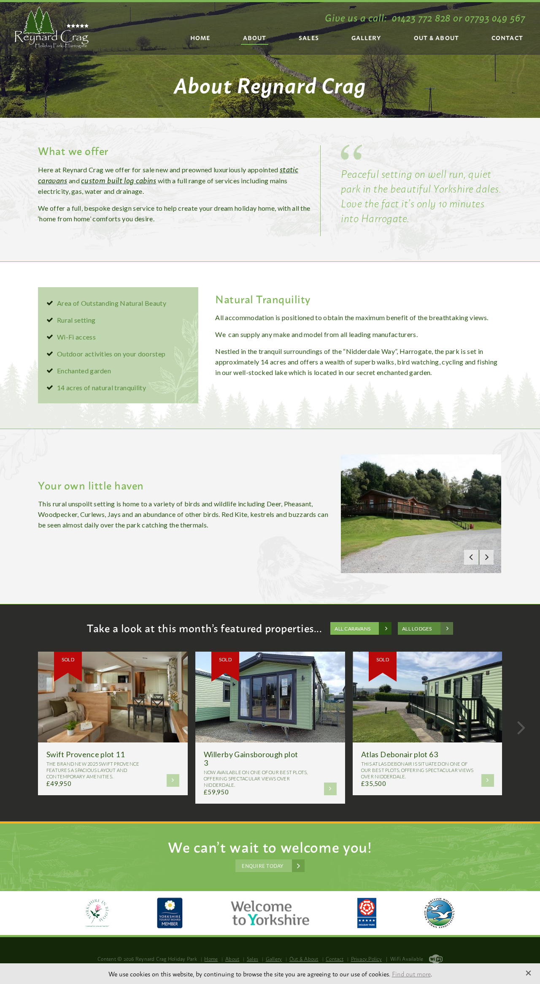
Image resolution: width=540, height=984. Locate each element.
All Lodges (417, 628)
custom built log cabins (118, 180)
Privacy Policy (366, 958)
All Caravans (352, 628)
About (255, 37)
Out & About (436, 37)
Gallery (366, 37)
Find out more (411, 973)
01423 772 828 (421, 16)
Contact (507, 37)
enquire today (262, 866)
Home (200, 37)
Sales (309, 37)
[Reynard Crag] (52, 27)
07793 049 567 (495, 16)
